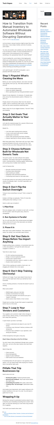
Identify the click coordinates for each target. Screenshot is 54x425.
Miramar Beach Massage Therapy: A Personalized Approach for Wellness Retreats (45, 33)
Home (20, 3)
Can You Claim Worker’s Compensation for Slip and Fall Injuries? (18, 416)
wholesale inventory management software (20, 65)
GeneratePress (34, 422)
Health (35, 3)
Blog (25, 3)
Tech (30, 3)
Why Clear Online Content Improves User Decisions (45, 47)
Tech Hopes (7, 3)
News (41, 3)
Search (42, 11)
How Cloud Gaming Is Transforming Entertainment (45, 63)
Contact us (47, 3)
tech (5, 412)
